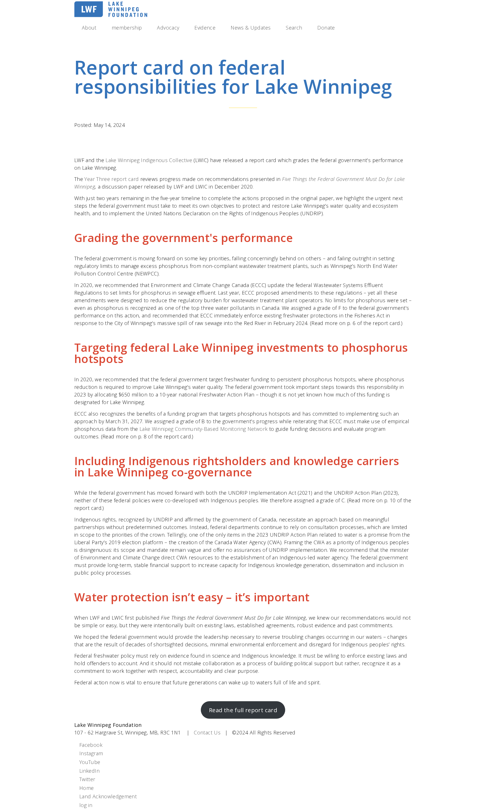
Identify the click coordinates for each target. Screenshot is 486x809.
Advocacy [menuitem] (168, 27)
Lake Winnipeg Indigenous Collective (148, 160)
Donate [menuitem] (326, 27)
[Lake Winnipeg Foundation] (110, 16)
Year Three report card (111, 179)
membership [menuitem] (127, 27)
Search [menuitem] (294, 27)
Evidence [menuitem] (204, 27)
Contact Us (207, 732)
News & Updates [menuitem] (251, 27)
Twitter (87, 779)
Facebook (90, 744)
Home (86, 788)
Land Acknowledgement (108, 796)
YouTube (89, 762)
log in (85, 805)
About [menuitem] (89, 27)
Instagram (91, 753)
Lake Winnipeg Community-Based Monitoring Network (203, 428)
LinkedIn (89, 770)
